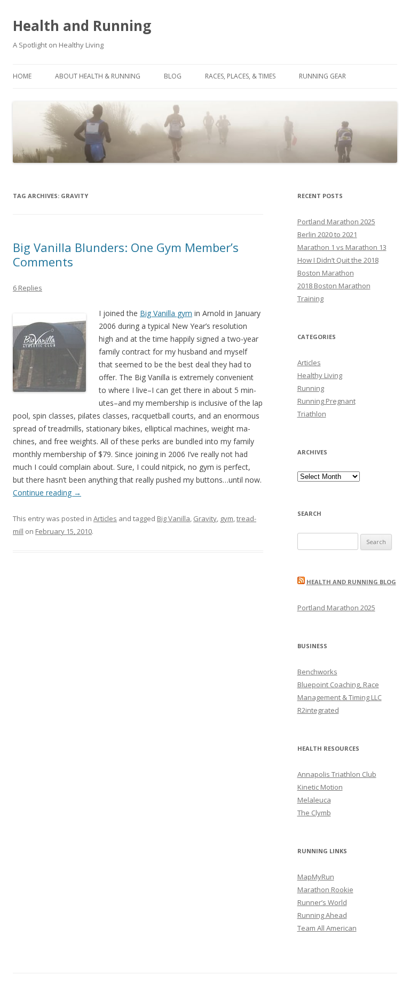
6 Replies (27, 288)
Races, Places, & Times (240, 76)
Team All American (327, 928)
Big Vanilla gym (166, 313)
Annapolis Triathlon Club (336, 774)
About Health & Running (97, 76)
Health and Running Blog (351, 582)
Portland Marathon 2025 (336, 221)
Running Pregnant (326, 401)
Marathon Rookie (325, 889)
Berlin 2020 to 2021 (327, 234)
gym (226, 518)
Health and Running (82, 25)
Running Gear (322, 76)
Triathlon (311, 414)
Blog (173, 76)
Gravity (205, 518)
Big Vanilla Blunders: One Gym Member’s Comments (126, 254)
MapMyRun (315, 877)
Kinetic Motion (320, 787)
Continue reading (47, 492)
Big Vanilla (173, 518)
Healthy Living (319, 375)
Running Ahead (322, 915)
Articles (105, 518)
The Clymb (314, 812)
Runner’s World (322, 902)
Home (22, 76)
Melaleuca (314, 800)
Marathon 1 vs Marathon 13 (342, 247)
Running (310, 388)
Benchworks (317, 672)
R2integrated (318, 710)
